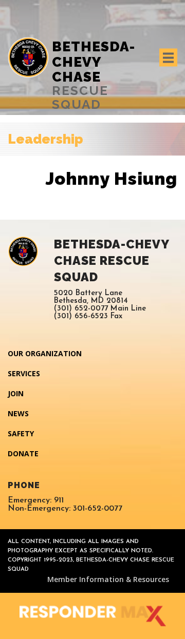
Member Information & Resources (108, 579)
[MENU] (168, 58)
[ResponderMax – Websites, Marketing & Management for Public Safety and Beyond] (92, 616)
